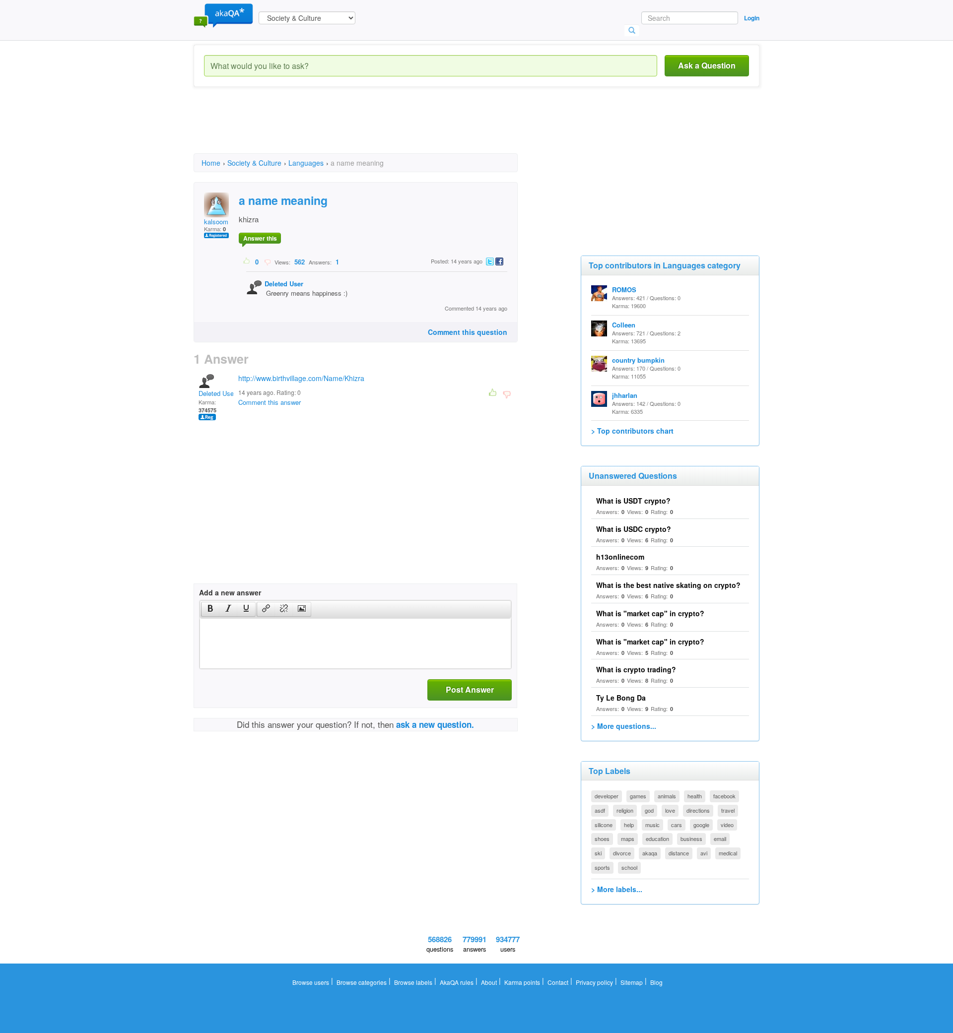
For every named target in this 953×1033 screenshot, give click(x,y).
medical (728, 853)
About (489, 982)
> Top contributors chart (632, 431)
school (629, 867)
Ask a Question (707, 65)
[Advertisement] (374, 129)
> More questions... (623, 726)
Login (751, 17)
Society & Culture (254, 163)
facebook (724, 796)
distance (679, 853)
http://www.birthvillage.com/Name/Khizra (301, 378)
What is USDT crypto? (633, 501)
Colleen (623, 324)
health (694, 796)
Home (211, 163)
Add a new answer (230, 592)
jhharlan (624, 395)
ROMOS (624, 289)
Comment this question (467, 332)
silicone (604, 825)
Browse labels (413, 982)
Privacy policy (594, 982)
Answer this (260, 238)
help (629, 825)
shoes (602, 838)
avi (703, 853)
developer (606, 796)
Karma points (522, 982)
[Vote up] (247, 261)
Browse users (310, 982)
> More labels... (616, 889)
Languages (306, 163)
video (727, 825)
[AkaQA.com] (223, 14)
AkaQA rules (457, 982)
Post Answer (470, 689)
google (701, 825)
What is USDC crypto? (633, 529)
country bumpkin (638, 360)
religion (624, 810)
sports (602, 867)
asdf (600, 810)
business (691, 838)
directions (698, 810)
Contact (557, 982)
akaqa (649, 853)
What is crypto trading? (636, 669)
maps (627, 838)
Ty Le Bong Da (621, 698)
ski (598, 853)
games (638, 796)
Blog (656, 982)
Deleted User (284, 283)
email (720, 838)
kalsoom (216, 221)
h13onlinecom (620, 557)
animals (667, 796)
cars (676, 825)
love (670, 810)
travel (728, 810)
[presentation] (210, 609)
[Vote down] (267, 261)
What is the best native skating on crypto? (668, 585)
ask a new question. (435, 724)
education (657, 838)
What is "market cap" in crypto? (650, 613)
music (652, 825)
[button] (210, 609)
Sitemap (631, 982)
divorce (622, 853)
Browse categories (362, 982)
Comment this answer (269, 402)
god (649, 810)
